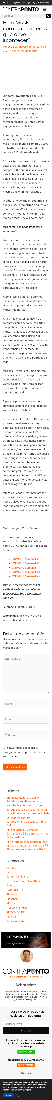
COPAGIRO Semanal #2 (26, 563)
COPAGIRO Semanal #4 (26, 572)
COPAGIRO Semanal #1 (26, 559)
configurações (24, 1090)
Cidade (10, 872)
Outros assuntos (16, 908)
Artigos (11, 867)
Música (10, 903)
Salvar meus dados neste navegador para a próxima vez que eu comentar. (24, 752)
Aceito (8, 1095)
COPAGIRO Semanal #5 (26, 576)
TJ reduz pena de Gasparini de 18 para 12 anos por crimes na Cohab (27, 811)
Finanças (12, 894)
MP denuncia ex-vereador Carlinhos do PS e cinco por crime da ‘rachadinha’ (27, 833)
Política (11, 917)
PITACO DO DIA (16, 912)
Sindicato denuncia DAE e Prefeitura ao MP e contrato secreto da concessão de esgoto (26, 801)
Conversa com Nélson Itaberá (24, 881)
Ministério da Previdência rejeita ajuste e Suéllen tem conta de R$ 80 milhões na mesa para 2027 (27, 845)
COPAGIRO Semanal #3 (26, 567)
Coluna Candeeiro (17, 876)
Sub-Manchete (15, 921)
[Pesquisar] (48, 16)
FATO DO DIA (14, 890)
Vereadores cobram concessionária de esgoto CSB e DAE (26, 821)
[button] (44, 9)
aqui (26, 620)
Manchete (12, 899)
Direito (10, 885)
